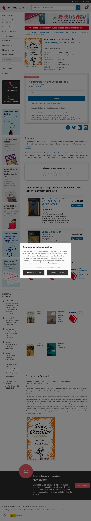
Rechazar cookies (34, 273)
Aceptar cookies (57, 273)
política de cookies (52, 267)
